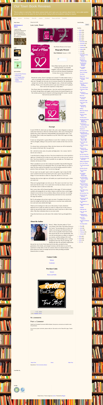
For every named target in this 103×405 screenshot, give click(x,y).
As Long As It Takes (84, 130)
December (82, 41)
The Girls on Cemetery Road (84, 93)
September (82, 47)
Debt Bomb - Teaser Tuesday (84, 79)
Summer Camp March (83, 115)
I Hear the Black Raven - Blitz (83, 139)
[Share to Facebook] (40, 311)
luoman (54, 395)
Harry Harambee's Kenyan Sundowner (84, 84)
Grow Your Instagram (82, 218)
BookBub (64, 18)
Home (14, 18)
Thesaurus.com (18, 81)
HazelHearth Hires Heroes (84, 55)
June (81, 53)
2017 (80, 242)
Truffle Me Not (83, 209)
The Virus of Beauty (84, 156)
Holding (81, 108)
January (82, 233)
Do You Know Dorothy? (83, 98)
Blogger (63, 395)
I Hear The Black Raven (83, 152)
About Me (34, 18)
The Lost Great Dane (83, 171)
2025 (80, 32)
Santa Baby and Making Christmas (84, 133)
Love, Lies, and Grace (83, 212)
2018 (80, 240)
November (82, 43)
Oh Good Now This (84, 193)
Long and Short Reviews (20, 73)
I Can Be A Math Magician (83, 136)
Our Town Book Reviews (32, 6)
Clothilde (82, 207)
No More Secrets (83, 168)
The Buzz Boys (83, 117)
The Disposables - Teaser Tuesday (84, 178)
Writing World (18, 75)
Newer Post (33, 362)
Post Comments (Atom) (42, 364)
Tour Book (82, 74)
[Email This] (36, 311)
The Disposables (83, 223)
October (82, 45)
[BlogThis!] (37, 311)
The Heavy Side (83, 126)
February (82, 232)
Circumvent (82, 57)
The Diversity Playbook (83, 181)
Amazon (40, 18)
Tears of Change (83, 72)
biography (36, 313)
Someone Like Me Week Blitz (84, 199)
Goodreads (47, 18)
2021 (80, 40)
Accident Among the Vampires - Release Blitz (84, 120)
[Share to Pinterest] (41, 311)
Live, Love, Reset (84, 163)
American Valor (83, 70)
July (81, 51)
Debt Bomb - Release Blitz (83, 60)
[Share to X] (38, 311)
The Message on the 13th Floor (84, 159)
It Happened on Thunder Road (83, 215)
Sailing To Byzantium (84, 161)
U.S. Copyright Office (19, 77)
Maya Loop (82, 76)
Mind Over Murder (84, 110)
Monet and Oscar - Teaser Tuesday (84, 184)
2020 (80, 236)
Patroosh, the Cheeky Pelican (84, 149)
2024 (80, 34)
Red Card (82, 95)
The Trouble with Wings (83, 142)
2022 (80, 38)
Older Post (70, 362)
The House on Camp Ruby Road (84, 124)
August (82, 49)
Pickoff (81, 81)
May (81, 226)
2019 (80, 238)
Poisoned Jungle (83, 100)
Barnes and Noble (56, 18)
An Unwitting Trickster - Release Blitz (83, 174)
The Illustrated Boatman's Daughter (83, 64)
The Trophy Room (84, 87)
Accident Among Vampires (83, 196)
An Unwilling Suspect (82, 68)
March (81, 230)
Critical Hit (82, 112)
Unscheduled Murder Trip (83, 106)
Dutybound (82, 128)
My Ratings (26, 18)
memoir (40, 313)
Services (20, 18)
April (81, 228)
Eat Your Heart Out (84, 154)
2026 (80, 30)
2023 (80, 36)
